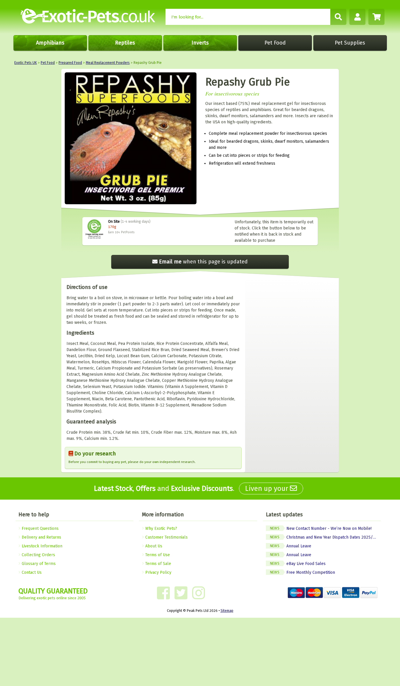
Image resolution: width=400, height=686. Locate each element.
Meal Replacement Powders (108, 63)
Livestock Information (41, 546)
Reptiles (125, 43)
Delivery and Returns (40, 537)
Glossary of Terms (38, 563)
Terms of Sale (157, 563)
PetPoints (127, 232)
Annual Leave (290, 546)
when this (203, 261)
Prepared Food (70, 63)
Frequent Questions (39, 528)
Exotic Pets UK (25, 63)
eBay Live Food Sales (298, 563)
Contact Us (31, 572)
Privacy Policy (157, 572)
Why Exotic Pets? (160, 528)
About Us (153, 546)
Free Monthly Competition (302, 572)
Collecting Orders (37, 554)
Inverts (200, 43)
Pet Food (275, 43)
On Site (114, 221)
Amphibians (50, 43)
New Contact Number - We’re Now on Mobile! (321, 528)
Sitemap (226, 611)
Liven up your (267, 488)
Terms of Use (157, 554)
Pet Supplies (350, 43)
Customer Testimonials (166, 537)
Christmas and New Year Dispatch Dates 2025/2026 (325, 537)
